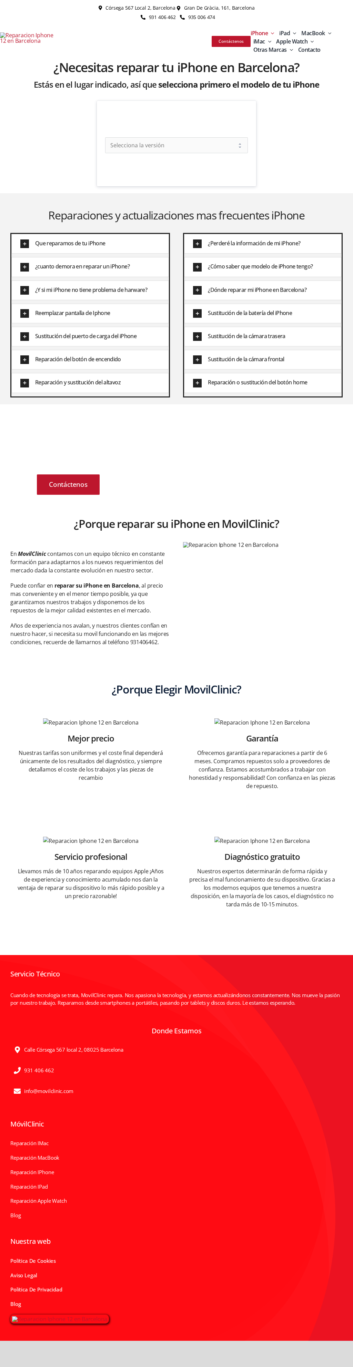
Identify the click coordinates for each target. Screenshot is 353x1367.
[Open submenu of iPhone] (271, 33)
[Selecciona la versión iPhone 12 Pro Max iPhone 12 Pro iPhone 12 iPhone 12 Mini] (176, 145)
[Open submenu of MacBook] (328, 33)
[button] (90, 243)
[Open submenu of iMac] (268, 41)
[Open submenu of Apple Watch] (310, 41)
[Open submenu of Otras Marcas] (290, 50)
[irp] (59, 1319)
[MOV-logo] (28, 35)
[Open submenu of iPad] (293, 33)
